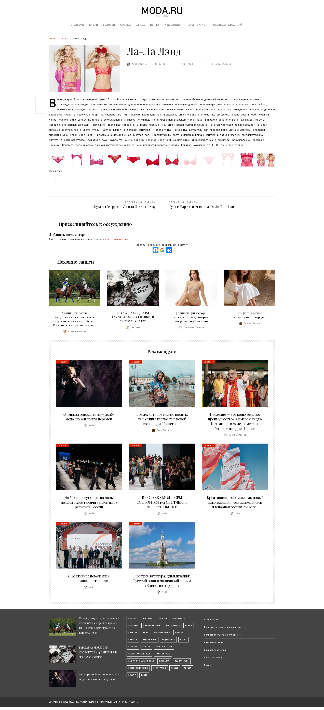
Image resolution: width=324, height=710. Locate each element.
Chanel (174, 668)
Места (183, 640)
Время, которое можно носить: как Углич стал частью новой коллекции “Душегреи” (162, 419)
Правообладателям (215, 649)
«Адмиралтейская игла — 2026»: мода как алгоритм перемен (88, 416)
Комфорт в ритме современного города (249, 315)
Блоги (93, 25)
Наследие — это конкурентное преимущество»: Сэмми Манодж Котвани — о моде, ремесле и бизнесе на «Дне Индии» (235, 421)
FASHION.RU (197, 25)
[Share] (39, 100)
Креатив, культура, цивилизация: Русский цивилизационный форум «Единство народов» (162, 580)
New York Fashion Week (141, 661)
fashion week (163, 654)
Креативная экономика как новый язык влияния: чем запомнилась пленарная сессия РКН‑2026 (235, 502)
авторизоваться (117, 239)
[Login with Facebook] (155, 250)
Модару (179, 632)
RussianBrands (162, 632)
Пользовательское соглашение (222, 634)
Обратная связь (213, 657)
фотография (159, 668)
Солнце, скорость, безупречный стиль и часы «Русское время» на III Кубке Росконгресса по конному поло (74, 319)
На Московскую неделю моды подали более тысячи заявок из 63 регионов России (89, 502)
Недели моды (150, 640)
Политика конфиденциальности (222, 627)
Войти (154, 25)
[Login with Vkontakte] (169, 250)
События (133, 632)
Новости (77, 25)
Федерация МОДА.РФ (226, 25)
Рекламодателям (213, 642)
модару (163, 618)
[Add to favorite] (40, 109)
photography (173, 625)
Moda (145, 632)
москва (187, 668)
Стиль (140, 25)
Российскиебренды (138, 668)
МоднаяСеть (178, 618)
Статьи (125, 25)
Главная (53, 38)
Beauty (132, 675)
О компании (211, 619)
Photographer (152, 625)
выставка (164, 661)
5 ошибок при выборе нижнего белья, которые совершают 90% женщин (191, 317)
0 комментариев (221, 63)
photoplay (134, 625)
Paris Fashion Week (139, 654)
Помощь (208, 665)
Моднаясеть (168, 640)
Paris (144, 675)
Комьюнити (173, 25)
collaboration (164, 647)
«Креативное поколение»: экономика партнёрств (89, 578)
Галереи (109, 25)
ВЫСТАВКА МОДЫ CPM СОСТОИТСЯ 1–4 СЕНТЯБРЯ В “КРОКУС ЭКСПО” (133, 317)
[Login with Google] (162, 250)
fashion (132, 647)
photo (188, 625)
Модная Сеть (182, 661)
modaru (132, 618)
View (72, 288)
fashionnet (148, 618)
